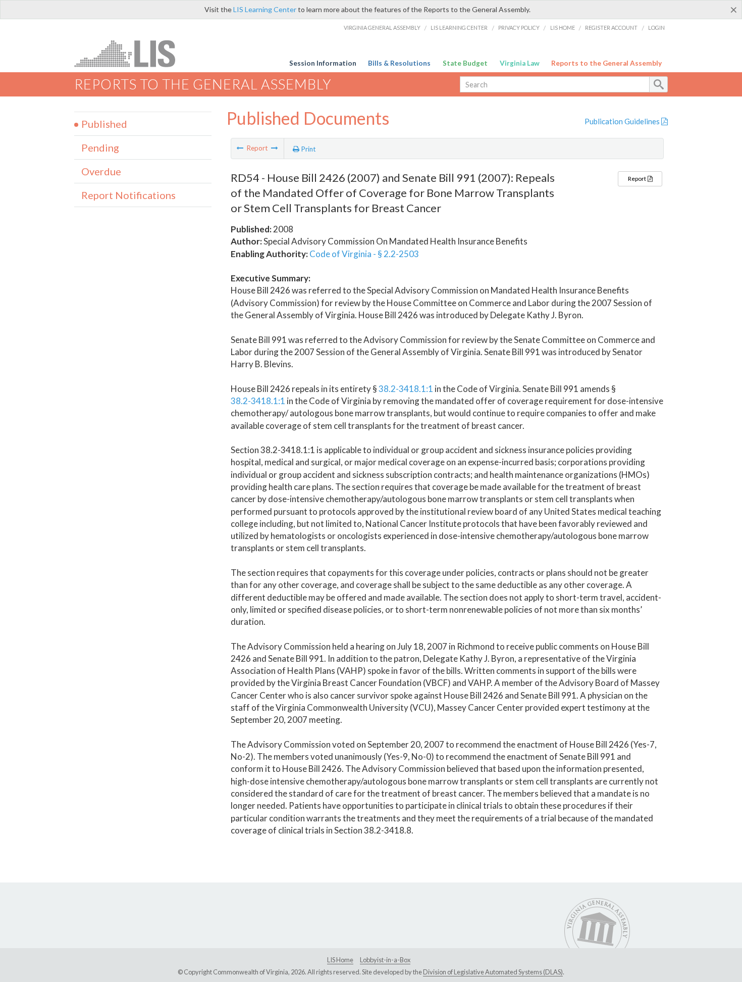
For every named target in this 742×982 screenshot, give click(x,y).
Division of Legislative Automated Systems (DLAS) (493, 972)
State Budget (465, 63)
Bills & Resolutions (399, 63)
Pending (100, 147)
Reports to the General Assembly (606, 63)
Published (104, 124)
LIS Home (562, 27)
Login (656, 27)
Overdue (101, 171)
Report (637, 178)
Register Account (611, 27)
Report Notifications (128, 195)
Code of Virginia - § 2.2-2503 (364, 254)
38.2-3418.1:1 (406, 388)
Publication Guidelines (623, 121)
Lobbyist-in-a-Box (385, 960)
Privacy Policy (519, 27)
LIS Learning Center (264, 9)
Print (307, 149)
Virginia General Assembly (382, 27)
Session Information (322, 63)
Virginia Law (520, 63)
